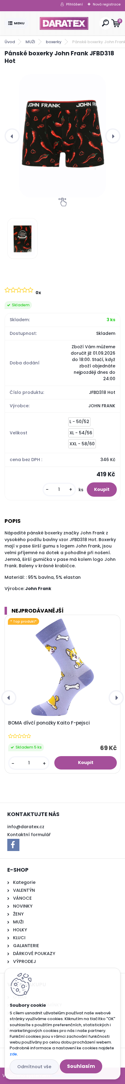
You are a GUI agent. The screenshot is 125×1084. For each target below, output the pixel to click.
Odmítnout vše (34, 1067)
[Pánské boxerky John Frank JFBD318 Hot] (62, 136)
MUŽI (30, 42)
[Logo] (64, 23)
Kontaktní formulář (29, 835)
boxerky (54, 42)
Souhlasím (81, 1066)
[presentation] (12, 136)
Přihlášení (74, 4)
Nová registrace (106, 4)
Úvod (10, 42)
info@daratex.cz (25, 827)
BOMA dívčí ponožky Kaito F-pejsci (49, 723)
